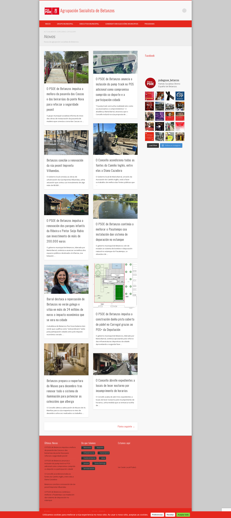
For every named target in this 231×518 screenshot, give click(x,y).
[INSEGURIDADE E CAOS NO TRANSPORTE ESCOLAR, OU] (159, 126)
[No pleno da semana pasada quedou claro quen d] (149, 136)
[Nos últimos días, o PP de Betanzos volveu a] (180, 96)
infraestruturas (89, 453)
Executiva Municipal (89, 24)
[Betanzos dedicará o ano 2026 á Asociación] (180, 116)
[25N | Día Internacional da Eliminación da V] (159, 116)
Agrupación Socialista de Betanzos (87, 10)
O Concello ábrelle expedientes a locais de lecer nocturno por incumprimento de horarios (115, 385)
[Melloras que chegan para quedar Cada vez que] (169, 136)
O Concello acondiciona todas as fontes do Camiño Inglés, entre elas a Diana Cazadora (115, 165)
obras (103, 458)
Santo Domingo (100, 463)
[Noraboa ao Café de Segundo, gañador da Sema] (180, 106)
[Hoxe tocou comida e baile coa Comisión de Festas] (149, 116)
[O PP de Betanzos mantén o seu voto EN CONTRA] (149, 126)
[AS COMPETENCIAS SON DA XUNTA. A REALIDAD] (169, 106)
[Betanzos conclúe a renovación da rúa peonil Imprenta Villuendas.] (66, 142)
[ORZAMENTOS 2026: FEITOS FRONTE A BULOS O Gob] (149, 96)
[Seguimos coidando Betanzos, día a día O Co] (169, 126)
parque (86, 463)
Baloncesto (87, 447)
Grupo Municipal (65, 24)
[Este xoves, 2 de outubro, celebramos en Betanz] (180, 126)
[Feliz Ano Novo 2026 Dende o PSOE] (149, 106)
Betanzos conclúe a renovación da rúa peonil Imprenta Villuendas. (65, 165)
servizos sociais (89, 468)
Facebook (173, 10)
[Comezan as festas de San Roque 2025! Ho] (180, 136)
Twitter (179, 10)
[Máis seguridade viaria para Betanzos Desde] (159, 136)
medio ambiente (90, 458)
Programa (150, 24)
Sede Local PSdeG (128, 467)
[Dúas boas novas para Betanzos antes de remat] (159, 106)
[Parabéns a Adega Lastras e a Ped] (169, 116)
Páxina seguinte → (126, 426)
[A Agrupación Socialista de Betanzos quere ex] (169, 96)
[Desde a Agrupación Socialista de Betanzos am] (159, 96)
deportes (100, 447)
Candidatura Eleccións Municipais (121, 24)
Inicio (48, 24)
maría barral (104, 453)
